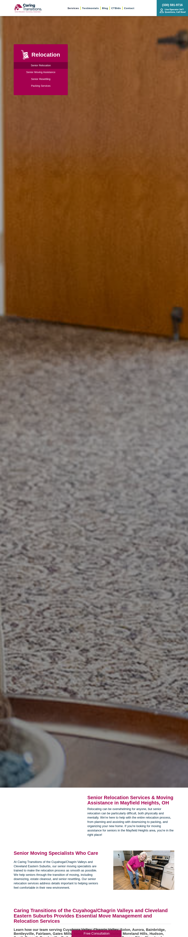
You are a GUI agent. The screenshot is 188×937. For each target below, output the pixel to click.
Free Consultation (96, 933)
